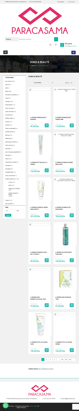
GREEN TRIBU (9, 118)
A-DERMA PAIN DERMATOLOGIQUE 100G (38, 298)
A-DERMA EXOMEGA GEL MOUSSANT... (63, 208)
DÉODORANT (9, 105)
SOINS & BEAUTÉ (10, 179)
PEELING (7, 148)
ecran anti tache (9, 111)
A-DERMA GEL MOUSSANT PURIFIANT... (63, 253)
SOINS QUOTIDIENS (14, 188)
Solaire (7, 200)
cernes (7, 98)
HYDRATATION (9, 132)
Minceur (7, 135)
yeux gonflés (8, 203)
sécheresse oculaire (10, 162)
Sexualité (7, 169)
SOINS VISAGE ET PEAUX (13, 193)
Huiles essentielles (10, 128)
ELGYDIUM (8, 115)
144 (66, 359)
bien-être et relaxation (11, 94)
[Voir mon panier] (62, 45)
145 (70, 359)
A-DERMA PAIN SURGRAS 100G (63, 298)
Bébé (6, 91)
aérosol (7, 84)
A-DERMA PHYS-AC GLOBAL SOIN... (39, 343)
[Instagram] (8, 374)
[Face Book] (6, 374)
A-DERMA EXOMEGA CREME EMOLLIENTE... (39, 208)
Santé (7, 158)
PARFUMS (8, 138)
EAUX (10, 185)
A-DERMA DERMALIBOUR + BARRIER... (38, 118)
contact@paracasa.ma (68, 398)
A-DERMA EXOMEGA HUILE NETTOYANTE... (38, 253)
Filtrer (8, 215)
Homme (7, 121)
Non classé (8, 81)
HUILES (7, 125)
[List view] (31, 83)
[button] (5, 405)
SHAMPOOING (9, 172)
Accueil (34, 65)
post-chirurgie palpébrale (12, 152)
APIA (6, 88)
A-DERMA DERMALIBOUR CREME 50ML (63, 118)
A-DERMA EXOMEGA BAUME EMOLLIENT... (64, 163)
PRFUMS (7, 155)
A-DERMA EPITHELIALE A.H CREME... (38, 163)
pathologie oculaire (10, 142)
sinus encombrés (10, 175)
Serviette (7, 165)
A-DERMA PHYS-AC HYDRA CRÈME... (63, 343)
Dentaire (7, 101)
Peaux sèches (9, 145)
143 (62, 359)
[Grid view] (29, 83)
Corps (10, 182)
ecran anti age (9, 108)
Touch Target (33, 406)
